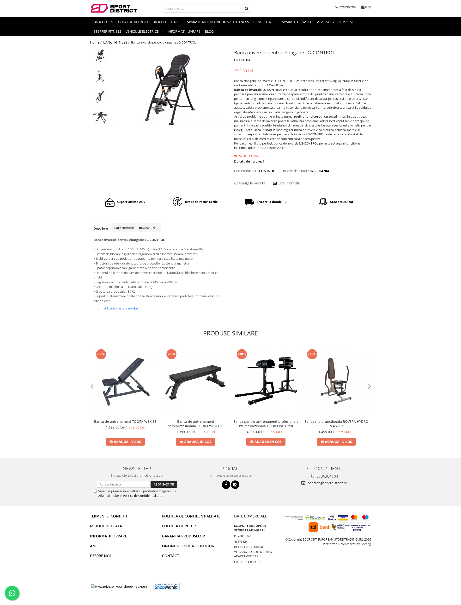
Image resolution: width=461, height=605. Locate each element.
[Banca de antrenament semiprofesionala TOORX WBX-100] (195, 381)
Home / (96, 42)
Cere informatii (288, 183)
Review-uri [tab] (149, 228)
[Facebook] (226, 484)
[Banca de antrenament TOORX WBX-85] (125, 381)
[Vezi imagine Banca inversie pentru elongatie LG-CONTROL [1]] (100, 76)
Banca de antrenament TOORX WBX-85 (125, 421)
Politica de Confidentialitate (142, 495)
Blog (209, 31)
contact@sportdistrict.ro (327, 482)
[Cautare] (246, 9)
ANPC (95, 545)
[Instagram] (235, 484)
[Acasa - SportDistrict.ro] (114, 8)
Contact (170, 555)
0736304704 (326, 476)
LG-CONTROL (243, 60)
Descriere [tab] (101, 228)
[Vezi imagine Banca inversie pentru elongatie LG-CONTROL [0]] (100, 56)
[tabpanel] (170, 88)
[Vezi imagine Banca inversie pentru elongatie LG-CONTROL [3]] (100, 117)
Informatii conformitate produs (116, 308)
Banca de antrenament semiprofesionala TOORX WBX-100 (195, 423)
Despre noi (100, 555)
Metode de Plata (106, 525)
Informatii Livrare (183, 31)
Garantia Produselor (183, 536)
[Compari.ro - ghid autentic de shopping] (201, 586)
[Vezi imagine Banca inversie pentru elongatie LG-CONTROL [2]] (100, 96)
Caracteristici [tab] (124, 228)
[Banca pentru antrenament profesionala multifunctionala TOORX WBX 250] (266, 381)
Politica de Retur (179, 525)
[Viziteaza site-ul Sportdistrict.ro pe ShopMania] (166, 586)
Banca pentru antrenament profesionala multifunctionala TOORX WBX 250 (265, 423)
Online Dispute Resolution (188, 545)
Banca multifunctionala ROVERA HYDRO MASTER (336, 423)
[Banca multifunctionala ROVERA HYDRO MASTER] (336, 381)
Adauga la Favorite (251, 183)
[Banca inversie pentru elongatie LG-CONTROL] (170, 88)
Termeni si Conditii (108, 516)
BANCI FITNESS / (116, 42)
